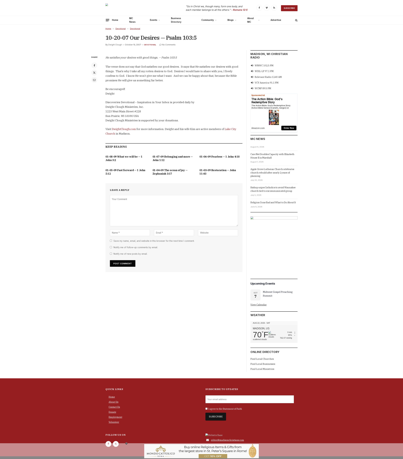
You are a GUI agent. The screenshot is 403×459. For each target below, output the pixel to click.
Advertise (276, 20)
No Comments (169, 44)
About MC (250, 20)
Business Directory (176, 20)
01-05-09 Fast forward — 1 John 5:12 (125, 172)
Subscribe (289, 8)
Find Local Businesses (262, 363)
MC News (132, 20)
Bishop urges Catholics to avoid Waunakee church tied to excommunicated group (273, 189)
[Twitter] (94, 73)
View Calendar (258, 304)
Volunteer (114, 422)
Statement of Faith (232, 408)
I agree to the (225, 408)
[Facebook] (94, 65)
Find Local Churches (262, 358)
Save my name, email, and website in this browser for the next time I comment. (154, 241)
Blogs (230, 20)
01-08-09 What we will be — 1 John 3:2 (123, 158)
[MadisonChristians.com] (133, 8)
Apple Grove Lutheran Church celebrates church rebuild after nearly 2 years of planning (272, 172)
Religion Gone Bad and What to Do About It (273, 202)
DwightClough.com (124, 129)
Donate (112, 412)
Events (153, 20)
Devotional (150, 45)
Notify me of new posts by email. (130, 253)
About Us (113, 402)
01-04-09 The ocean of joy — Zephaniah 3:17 (170, 172)
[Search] (296, 20)
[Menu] (107, 20)
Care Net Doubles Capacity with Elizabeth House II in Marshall (272, 156)
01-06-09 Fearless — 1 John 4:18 (219, 156)
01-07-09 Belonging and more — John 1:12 (173, 158)
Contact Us (114, 407)
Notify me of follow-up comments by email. (136, 247)
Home (115, 20)
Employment (115, 417)
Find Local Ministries (262, 368)
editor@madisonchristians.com (227, 440)
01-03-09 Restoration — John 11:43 (217, 172)
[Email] (94, 80)
